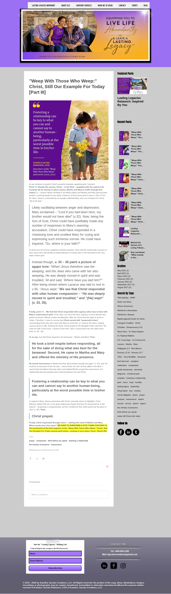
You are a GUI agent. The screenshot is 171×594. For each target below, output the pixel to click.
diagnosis (121, 374)
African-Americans (125, 306)
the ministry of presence (39, 444)
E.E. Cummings (124, 340)
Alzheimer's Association (127, 310)
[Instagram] (123, 565)
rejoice (141, 399)
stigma (143, 403)
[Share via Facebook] (30, 458)
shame (136, 403)
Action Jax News (124, 302)
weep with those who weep (128, 416)
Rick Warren (136, 348)
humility (138, 382)
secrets (120, 403)
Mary (135, 344)
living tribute (122, 391)
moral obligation (124, 395)
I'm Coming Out (138, 340)
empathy (121, 378)
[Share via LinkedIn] (43, 458)
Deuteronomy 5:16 (134, 327)
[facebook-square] (113, 565)
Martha (129, 344)
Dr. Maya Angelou (136, 331)
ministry (137, 391)
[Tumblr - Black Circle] (136, 432)
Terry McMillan (130, 357)
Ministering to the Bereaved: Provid (44, 450)
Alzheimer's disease (125, 314)
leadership (135, 386)
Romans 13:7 (137, 352)
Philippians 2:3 (123, 348)
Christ (137, 323)
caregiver (135, 361)
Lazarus (120, 344)
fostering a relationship (78, 441)
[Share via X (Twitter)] (37, 458)
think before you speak (57, 441)
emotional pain (133, 374)
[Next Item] (142, 86)
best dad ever (123, 361)
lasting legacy (123, 386)
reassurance (56, 444)
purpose (120, 399)
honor (125, 382)
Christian (121, 327)
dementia (138, 370)
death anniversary (125, 370)
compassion (41, 441)
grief (119, 382)
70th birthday (123, 298)
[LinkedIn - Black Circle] (128, 432)
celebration (122, 365)
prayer (32, 441)
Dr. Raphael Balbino (125, 336)
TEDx (119, 357)
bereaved (142, 357)
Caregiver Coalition (125, 323)
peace (135, 395)
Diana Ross (122, 331)
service (128, 403)
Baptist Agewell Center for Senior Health (132, 319)
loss (131, 391)
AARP (132, 298)
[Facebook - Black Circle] (120, 432)
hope (131, 382)
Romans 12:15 (123, 352)
